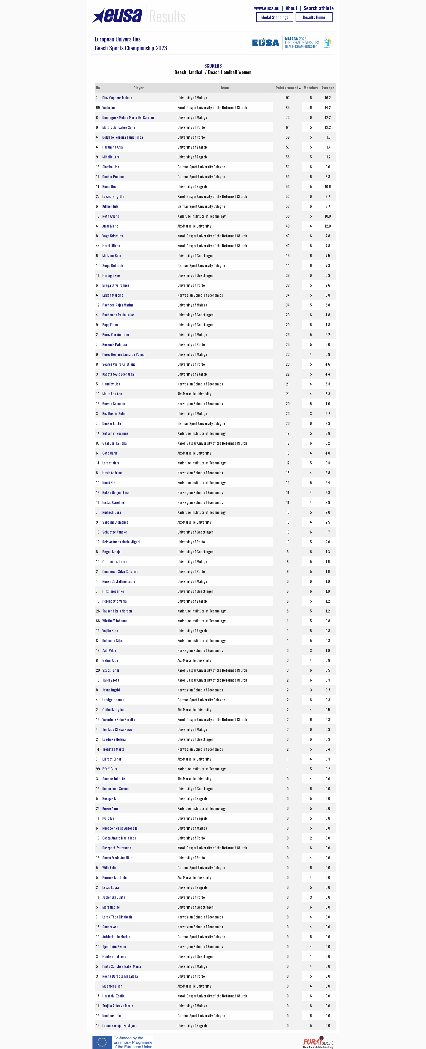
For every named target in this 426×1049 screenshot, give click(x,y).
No (98, 87)
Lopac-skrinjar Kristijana (119, 1025)
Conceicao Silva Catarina (120, 571)
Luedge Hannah (113, 699)
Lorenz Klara (111, 462)
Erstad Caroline (113, 502)
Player (138, 87)
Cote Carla (109, 453)
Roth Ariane (110, 216)
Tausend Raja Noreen (117, 610)
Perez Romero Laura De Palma (123, 354)
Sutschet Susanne (115, 433)
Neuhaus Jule (111, 1015)
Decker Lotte (111, 423)
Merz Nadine (111, 907)
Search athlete (319, 8)
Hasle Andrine (112, 472)
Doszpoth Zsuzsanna (116, 847)
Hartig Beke (111, 275)
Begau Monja (111, 551)
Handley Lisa (111, 383)
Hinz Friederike (113, 591)
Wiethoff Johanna (114, 620)
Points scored (287, 87)
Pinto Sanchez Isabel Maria (121, 966)
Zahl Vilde (109, 650)
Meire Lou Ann (112, 393)
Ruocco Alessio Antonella (120, 828)
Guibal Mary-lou (113, 709)
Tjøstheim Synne (114, 946)
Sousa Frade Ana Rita (117, 857)
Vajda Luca (109, 107)
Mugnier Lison (112, 986)
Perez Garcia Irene (115, 334)
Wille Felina (110, 867)
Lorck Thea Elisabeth (117, 916)
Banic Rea (109, 186)
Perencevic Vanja (114, 601)
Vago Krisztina (112, 235)
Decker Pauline (113, 176)
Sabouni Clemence (115, 522)
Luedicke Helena (114, 739)
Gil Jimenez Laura (114, 561)
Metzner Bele (111, 255)
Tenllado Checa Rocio (117, 729)
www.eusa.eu (267, 8)
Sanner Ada (110, 926)
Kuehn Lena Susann (115, 788)
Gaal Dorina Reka (114, 443)
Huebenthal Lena (114, 956)
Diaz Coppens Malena (117, 97)
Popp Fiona (110, 324)
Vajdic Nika (110, 630)
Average (327, 87)
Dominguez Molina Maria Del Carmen (128, 117)
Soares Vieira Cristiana (119, 364)
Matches (311, 87)
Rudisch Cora (111, 512)
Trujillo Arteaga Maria (117, 1005)
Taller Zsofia (110, 680)
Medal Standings (274, 17)
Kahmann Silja (112, 640)
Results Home (314, 17)
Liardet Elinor (111, 759)
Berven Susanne (113, 403)
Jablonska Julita (113, 897)
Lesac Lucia (110, 887)
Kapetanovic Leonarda (118, 374)
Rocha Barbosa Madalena (120, 976)
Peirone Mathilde (114, 877)
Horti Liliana (111, 245)
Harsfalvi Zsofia (113, 995)
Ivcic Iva (108, 818)
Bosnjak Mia (110, 798)
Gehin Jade (110, 660)
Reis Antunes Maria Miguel (121, 541)
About (292, 8)
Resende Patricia (114, 344)
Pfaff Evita (110, 768)
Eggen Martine (112, 295)
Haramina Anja (112, 147)
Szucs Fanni (110, 670)
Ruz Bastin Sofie (113, 413)
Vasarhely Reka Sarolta (118, 719)
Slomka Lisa (110, 166)
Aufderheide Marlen (116, 936)
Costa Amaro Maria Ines (119, 837)
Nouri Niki (109, 482)
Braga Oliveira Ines (115, 285)
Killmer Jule (110, 206)
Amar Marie (110, 226)
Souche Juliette (113, 778)
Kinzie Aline (110, 808)
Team (224, 87)
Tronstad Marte (113, 749)
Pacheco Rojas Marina (118, 304)
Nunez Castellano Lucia (118, 581)
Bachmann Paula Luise (118, 314)
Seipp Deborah (112, 265)
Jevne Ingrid (111, 689)
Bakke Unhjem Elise (115, 492)
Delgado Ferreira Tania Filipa (122, 137)
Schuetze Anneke (114, 531)
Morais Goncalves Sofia (118, 127)
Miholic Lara (111, 156)
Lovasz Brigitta (113, 196)
